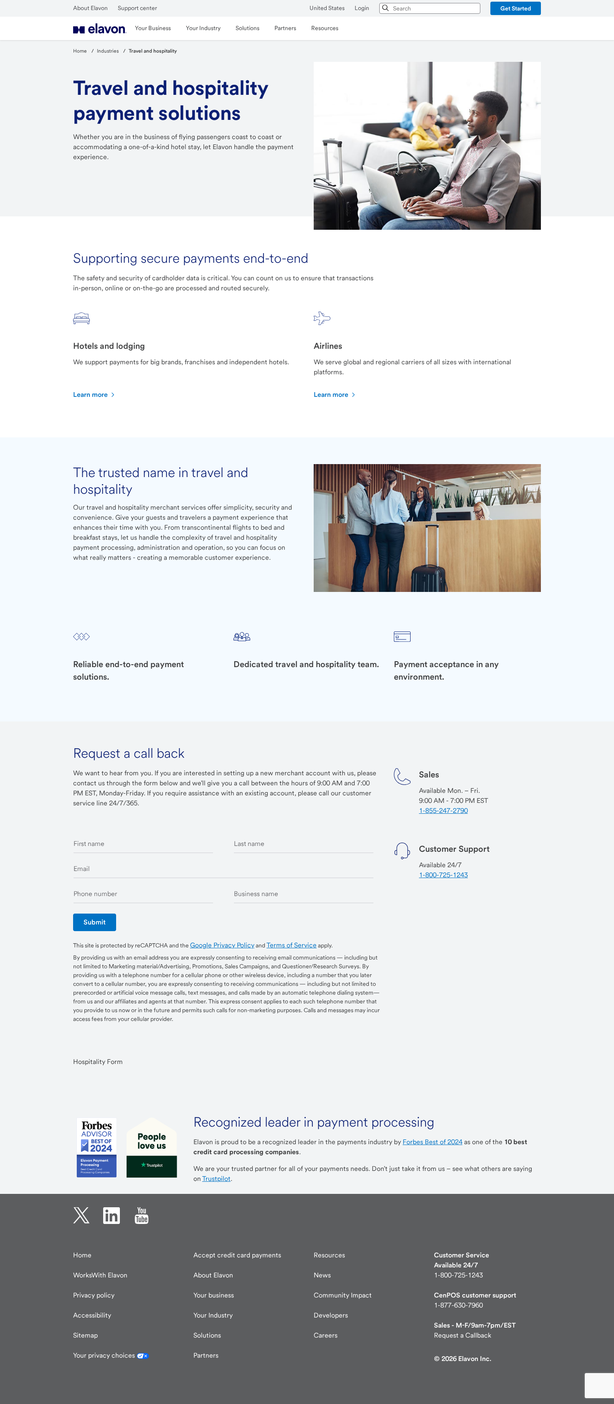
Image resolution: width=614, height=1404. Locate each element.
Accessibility (92, 1315)
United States (327, 8)
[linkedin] (111, 1215)
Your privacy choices (105, 1355)
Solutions (207, 1335)
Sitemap (85, 1335)
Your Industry (213, 1315)
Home (82, 1255)
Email (82, 869)
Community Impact (343, 1295)
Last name (249, 844)
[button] (515, 8)
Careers (325, 1335)
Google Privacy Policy (222, 945)
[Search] (386, 8)
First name (89, 844)
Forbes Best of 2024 (432, 1142)
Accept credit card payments (237, 1255)
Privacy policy (93, 1295)
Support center (137, 8)
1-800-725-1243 (443, 875)
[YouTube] (141, 1215)
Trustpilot (216, 1179)
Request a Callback (462, 1335)
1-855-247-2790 (443, 811)
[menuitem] (100, 28)
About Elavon (90, 8)
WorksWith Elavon (100, 1275)
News (322, 1275)
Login (362, 8)
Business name (256, 894)
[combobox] (429, 8)
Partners (205, 1355)
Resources (329, 1255)
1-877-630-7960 (458, 1305)
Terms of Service (291, 945)
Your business (213, 1295)
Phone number (95, 894)
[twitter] (81, 1215)
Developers (331, 1315)
